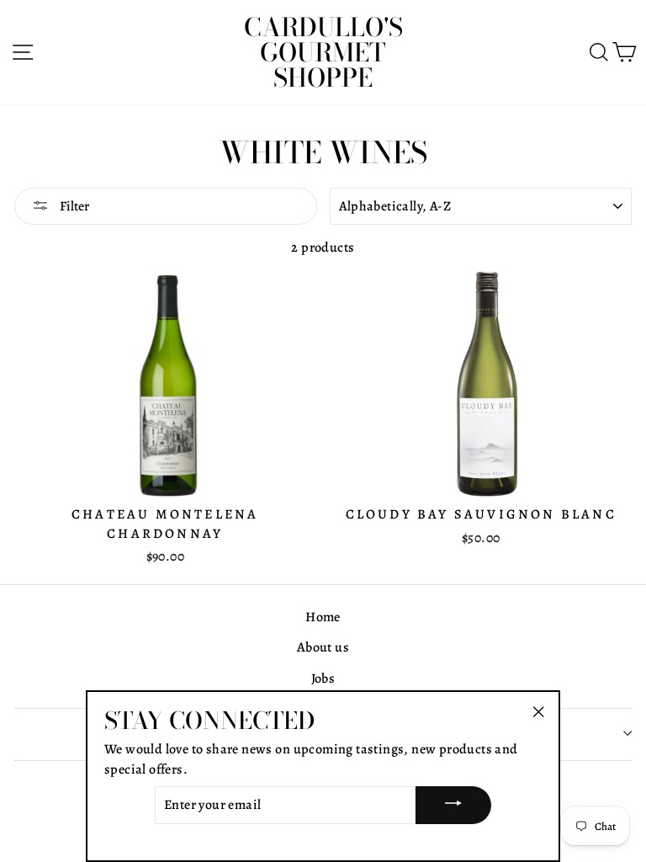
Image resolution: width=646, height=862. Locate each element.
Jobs (323, 678)
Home (323, 617)
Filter (73, 206)
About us (323, 647)
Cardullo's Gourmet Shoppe (323, 52)
